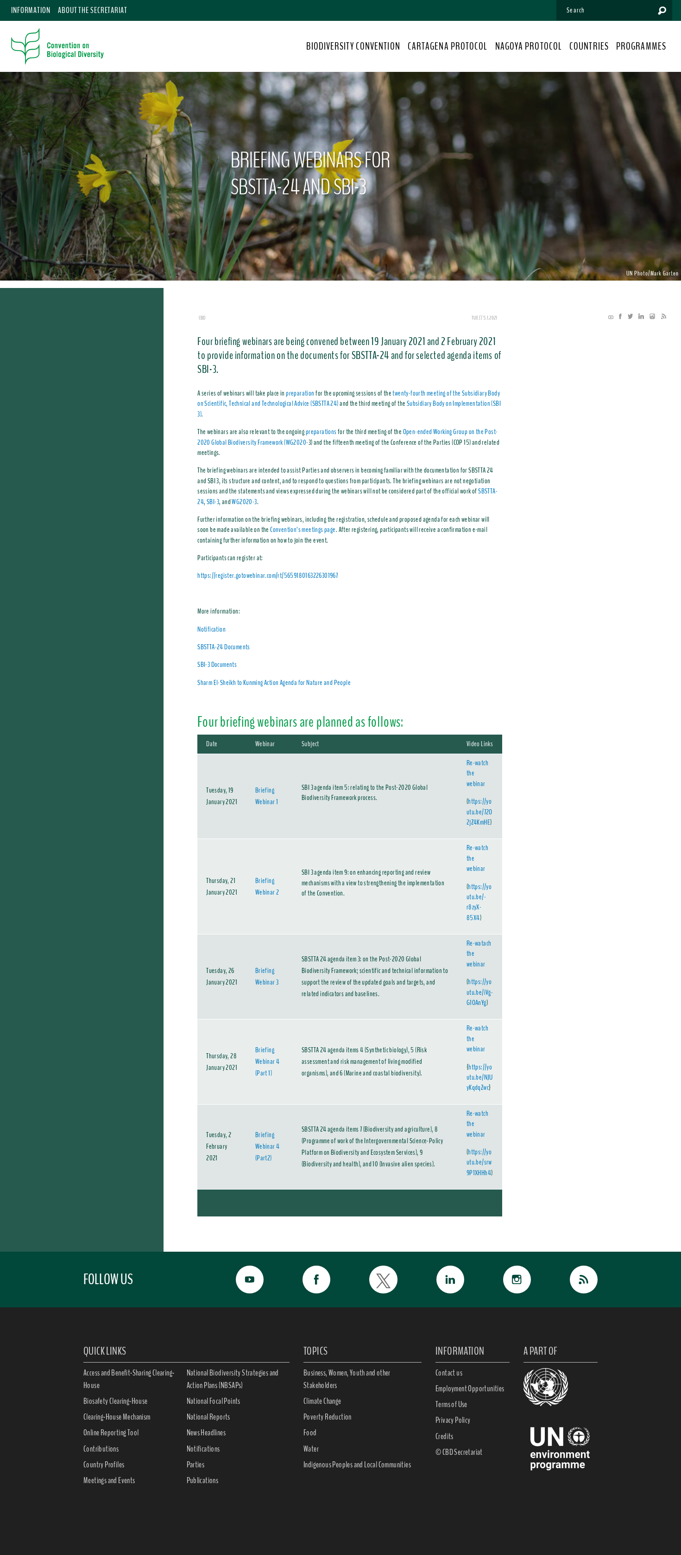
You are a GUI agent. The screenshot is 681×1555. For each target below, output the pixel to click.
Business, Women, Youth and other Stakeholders (347, 1379)
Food (310, 1432)
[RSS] (661, 317)
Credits (444, 1436)
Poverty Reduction (327, 1416)
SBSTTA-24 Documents (223, 647)
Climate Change (322, 1401)
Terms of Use (451, 1404)
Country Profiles (103, 1464)
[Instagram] (650, 317)
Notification (211, 629)
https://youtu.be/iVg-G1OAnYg (480, 992)
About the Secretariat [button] (92, 10)
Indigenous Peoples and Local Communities (357, 1464)
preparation (300, 393)
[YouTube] (610, 317)
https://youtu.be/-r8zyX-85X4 (479, 902)
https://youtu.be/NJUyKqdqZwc (480, 1077)
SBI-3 (213, 502)
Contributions (101, 1448)
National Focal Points (213, 1401)
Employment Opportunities (469, 1388)
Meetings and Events (109, 1480)
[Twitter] (628, 317)
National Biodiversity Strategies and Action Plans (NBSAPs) (233, 1379)
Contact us (448, 1372)
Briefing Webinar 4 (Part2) (267, 1146)
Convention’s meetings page (302, 530)
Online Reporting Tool (111, 1432)
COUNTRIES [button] (589, 46)
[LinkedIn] (639, 317)
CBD (202, 317)
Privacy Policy (453, 1420)
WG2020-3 (244, 502)
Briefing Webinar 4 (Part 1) (267, 1061)
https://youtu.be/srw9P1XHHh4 (479, 1162)
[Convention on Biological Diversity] (57, 46)
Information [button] (30, 10)
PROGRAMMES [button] (641, 46)
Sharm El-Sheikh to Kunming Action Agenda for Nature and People (274, 683)
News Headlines (206, 1432)
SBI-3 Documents (217, 664)
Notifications (203, 1448)
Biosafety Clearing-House (115, 1401)
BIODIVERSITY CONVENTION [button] (353, 46)
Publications (203, 1480)
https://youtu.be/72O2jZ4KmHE (479, 811)
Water (311, 1448)
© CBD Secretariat (459, 1452)
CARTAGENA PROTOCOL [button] (448, 46)
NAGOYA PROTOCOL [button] (528, 46)
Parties (196, 1464)
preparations (321, 432)
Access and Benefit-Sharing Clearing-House (128, 1379)
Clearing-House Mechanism (117, 1416)
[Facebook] (618, 317)
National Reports (208, 1416)
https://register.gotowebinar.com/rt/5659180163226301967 (268, 575)
